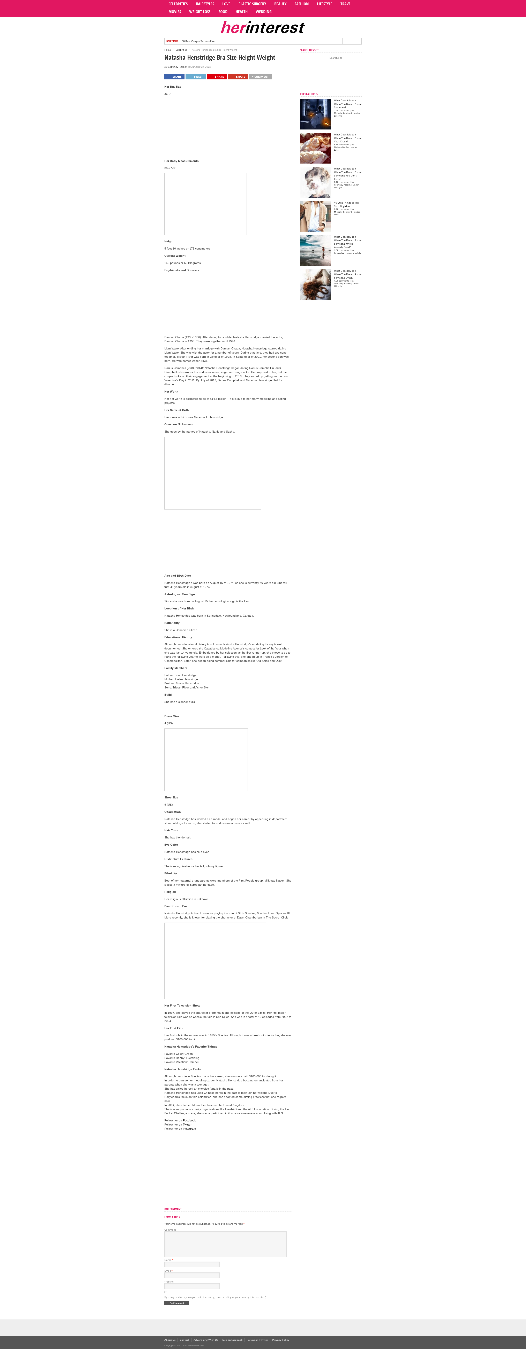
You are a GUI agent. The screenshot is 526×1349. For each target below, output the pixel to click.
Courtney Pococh (177, 66)
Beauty (280, 4)
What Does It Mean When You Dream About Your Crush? (348, 138)
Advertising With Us (206, 1340)
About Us (169, 1340)
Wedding (264, 11)
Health (242, 11)
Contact (184, 1340)
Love (226, 4)
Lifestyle (324, 4)
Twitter (187, 1124)
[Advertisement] (228, 127)
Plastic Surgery (252, 4)
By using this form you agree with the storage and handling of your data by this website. (215, 1297)
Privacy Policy (280, 1340)
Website (169, 1281)
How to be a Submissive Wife (199, 41)
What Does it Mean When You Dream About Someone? (348, 104)
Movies (174, 11)
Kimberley (339, 253)
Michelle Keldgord (343, 113)
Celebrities (178, 4)
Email (168, 1270)
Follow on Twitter (257, 1340)
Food (223, 11)
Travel (346, 4)
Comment (170, 1229)
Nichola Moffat (341, 147)
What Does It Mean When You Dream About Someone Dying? (348, 274)
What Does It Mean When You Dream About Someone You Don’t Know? (348, 174)
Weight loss (199, 11)
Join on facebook (232, 1340)
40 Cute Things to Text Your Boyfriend (346, 204)
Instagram (189, 1128)
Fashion (302, 4)
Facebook (189, 1120)
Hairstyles (205, 4)
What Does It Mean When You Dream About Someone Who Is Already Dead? (348, 242)
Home (167, 49)
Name (168, 1260)
